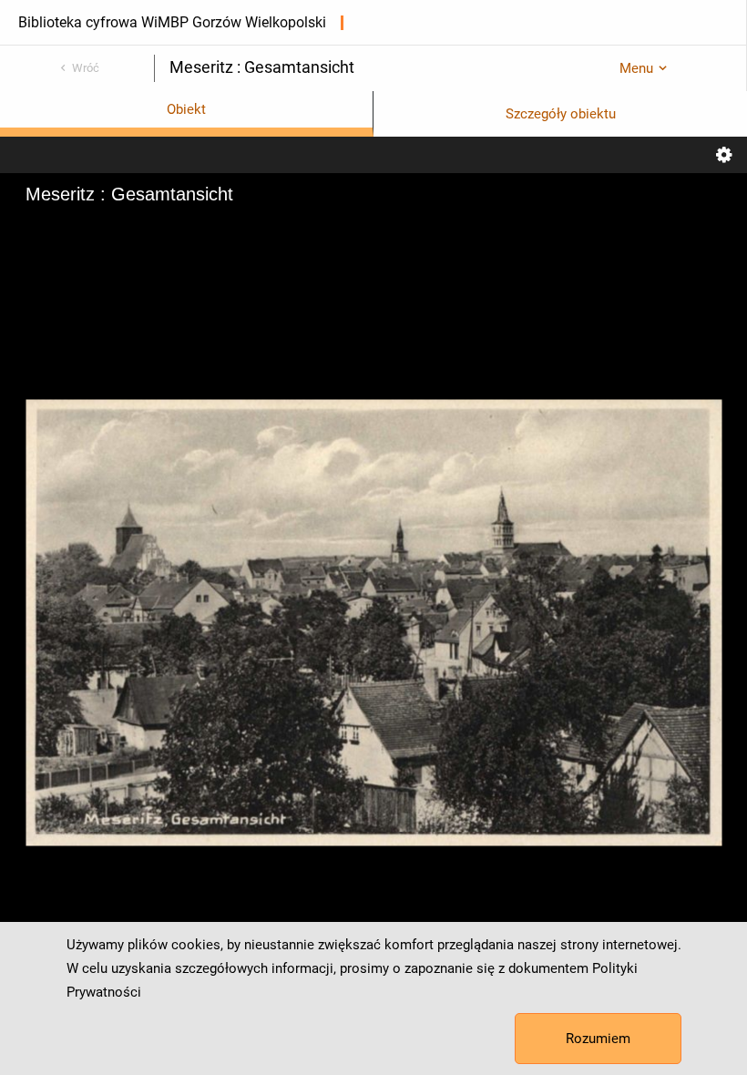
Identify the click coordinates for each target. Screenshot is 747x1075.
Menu (636, 68)
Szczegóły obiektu (561, 114)
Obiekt (186, 109)
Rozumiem (598, 1038)
